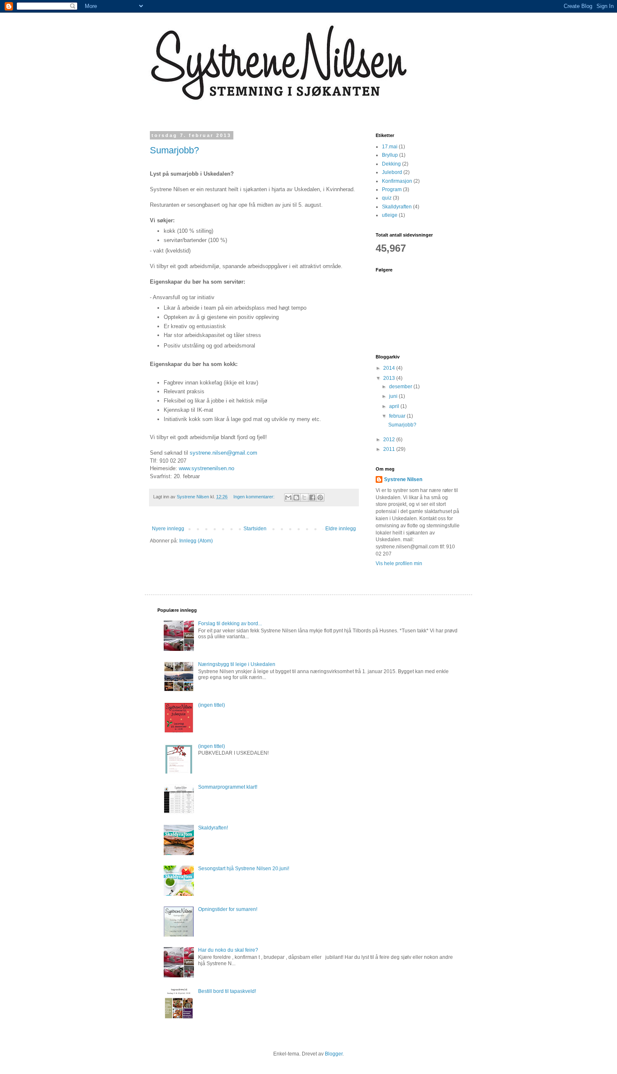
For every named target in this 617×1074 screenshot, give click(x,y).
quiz (387, 198)
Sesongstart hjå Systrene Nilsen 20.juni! (243, 868)
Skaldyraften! (213, 828)
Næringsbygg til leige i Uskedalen (236, 664)
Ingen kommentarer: (254, 496)
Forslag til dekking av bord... (230, 623)
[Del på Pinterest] (320, 497)
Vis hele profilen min (399, 563)
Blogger (333, 1054)
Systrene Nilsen (403, 479)
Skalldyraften (397, 207)
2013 (389, 378)
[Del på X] (304, 497)
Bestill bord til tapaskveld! (227, 991)
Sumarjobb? (174, 150)
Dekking (391, 164)
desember (401, 387)
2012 (389, 439)
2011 (389, 449)
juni (394, 396)
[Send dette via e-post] (288, 497)
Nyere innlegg (168, 529)
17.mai (389, 147)
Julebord (392, 172)
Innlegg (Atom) (196, 541)
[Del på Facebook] (312, 497)
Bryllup (390, 155)
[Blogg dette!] (296, 497)
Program (392, 189)
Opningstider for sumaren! (227, 909)
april (394, 406)
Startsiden (255, 529)
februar (398, 416)
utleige (389, 215)
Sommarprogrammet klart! (227, 787)
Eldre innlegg (340, 529)
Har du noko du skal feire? (228, 950)
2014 (389, 368)
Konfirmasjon (397, 181)
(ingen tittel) (211, 705)
